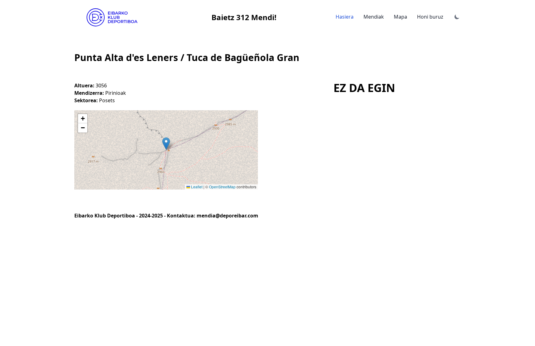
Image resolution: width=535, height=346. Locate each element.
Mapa (400, 16)
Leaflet (196, 186)
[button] (166, 143)
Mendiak (373, 16)
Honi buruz (430, 16)
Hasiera (345, 16)
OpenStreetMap (222, 186)
